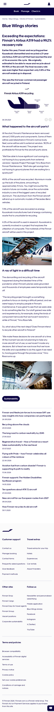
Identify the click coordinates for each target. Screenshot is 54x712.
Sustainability (40, 19)
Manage (25, 11)
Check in (36, 11)
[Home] (27, 4)
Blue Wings (13, 19)
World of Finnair (26, 19)
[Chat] (50, 708)
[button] (5, 4)
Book (16, 11)
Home (4, 19)
